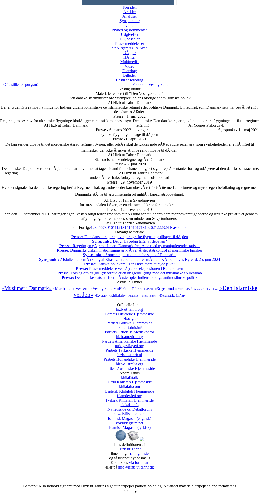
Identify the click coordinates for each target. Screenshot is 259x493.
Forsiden (130, 7)
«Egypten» (100, 295)
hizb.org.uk (129, 320)
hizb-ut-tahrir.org (129, 311)
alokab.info (129, 407)
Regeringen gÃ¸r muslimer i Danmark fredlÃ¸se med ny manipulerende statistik (129, 246)
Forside (138, 84)
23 (163, 227)
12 (118, 227)
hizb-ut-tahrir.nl (130, 357)
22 (159, 227)
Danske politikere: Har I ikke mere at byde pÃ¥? (129, 264)
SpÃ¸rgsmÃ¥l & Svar (129, 48)
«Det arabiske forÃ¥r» (172, 295)
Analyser (129, 16)
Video (129, 66)
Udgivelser (129, 34)
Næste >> (178, 227)
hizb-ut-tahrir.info (129, 329)
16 (135, 227)
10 (111, 227)
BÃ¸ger (129, 52)
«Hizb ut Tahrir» (130, 289)
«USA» (149, 289)
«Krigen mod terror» (170, 289)
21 (155, 227)
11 (114, 227)
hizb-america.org (129, 338)
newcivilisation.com (129, 416)
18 (143, 227)
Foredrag (129, 71)
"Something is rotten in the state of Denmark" (129, 255)
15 (130, 227)
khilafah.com (129, 388)
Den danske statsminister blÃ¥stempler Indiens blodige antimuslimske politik (129, 277)
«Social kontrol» (149, 295)
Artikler (129, 12)
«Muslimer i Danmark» (27, 288)
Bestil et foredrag (129, 80)
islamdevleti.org (129, 398)
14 (126, 227)
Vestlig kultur (159, 84)
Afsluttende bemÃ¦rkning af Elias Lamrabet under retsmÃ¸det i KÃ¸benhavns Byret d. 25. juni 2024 (129, 259)
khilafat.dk (129, 379)
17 (139, 227)
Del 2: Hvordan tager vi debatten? (129, 241)
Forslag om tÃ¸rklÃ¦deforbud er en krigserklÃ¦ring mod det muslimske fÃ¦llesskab (129, 273)
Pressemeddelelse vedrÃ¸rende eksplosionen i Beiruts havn (129, 268)
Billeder (129, 75)
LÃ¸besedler (130, 39)
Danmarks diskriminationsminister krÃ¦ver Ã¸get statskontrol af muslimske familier (129, 250)
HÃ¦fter (129, 57)
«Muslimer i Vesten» (71, 288)
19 (147, 227)
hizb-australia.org (129, 366)
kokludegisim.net (130, 425)
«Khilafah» (117, 295)
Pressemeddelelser (129, 43)
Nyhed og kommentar (129, 30)
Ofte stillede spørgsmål (21, 84)
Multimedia (129, 62)
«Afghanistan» (209, 288)
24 (167, 227)
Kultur (129, 25)
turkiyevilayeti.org (129, 348)
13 (122, 227)
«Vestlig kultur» (103, 288)
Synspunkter (130, 21)
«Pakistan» (133, 295)
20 (151, 227)
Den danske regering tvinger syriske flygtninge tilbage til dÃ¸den (129, 237)
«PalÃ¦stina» (193, 288)
